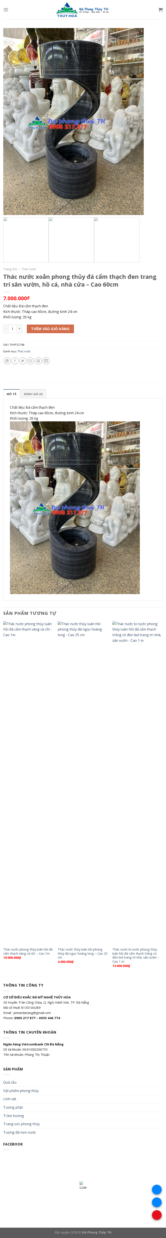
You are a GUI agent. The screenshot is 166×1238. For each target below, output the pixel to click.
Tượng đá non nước (19, 1132)
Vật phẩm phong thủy (21, 1090)
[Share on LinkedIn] (46, 360)
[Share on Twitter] (22, 360)
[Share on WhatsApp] (7, 360)
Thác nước (29, 269)
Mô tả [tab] (11, 394)
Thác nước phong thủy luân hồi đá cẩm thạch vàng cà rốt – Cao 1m (28, 952)
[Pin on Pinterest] (38, 360)
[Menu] (5, 9)
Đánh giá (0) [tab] (33, 394)
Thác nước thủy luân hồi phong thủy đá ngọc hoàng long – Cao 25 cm (82, 953)
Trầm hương (13, 1115)
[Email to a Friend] (30, 360)
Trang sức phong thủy (21, 1124)
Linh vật (9, 1099)
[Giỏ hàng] (160, 9)
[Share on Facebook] (15, 360)
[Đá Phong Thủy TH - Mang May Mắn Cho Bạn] (83, 9)
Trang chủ (10, 269)
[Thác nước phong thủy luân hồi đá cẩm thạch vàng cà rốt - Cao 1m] (28, 783)
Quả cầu (9, 1082)
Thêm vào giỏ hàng (50, 328)
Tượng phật (13, 1107)
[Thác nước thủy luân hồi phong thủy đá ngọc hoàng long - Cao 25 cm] (83, 783)
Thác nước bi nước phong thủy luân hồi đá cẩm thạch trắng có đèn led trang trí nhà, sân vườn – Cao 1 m (135, 955)
